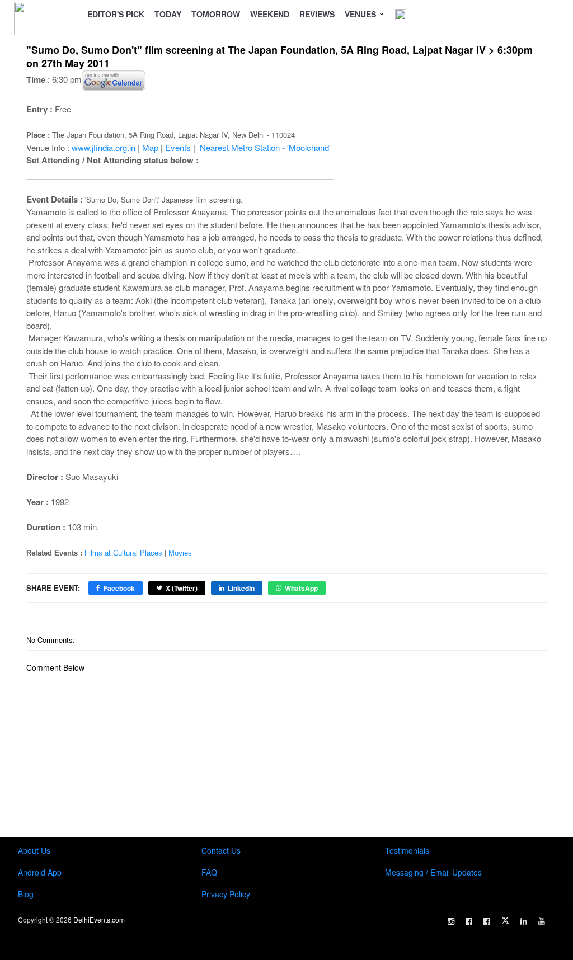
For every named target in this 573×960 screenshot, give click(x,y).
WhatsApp (301, 588)
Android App (40, 872)
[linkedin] (523, 921)
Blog (26, 894)
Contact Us (221, 850)
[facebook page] (469, 921)
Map (150, 147)
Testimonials (407, 850)
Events (178, 147)
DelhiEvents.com (99, 919)
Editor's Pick (115, 14)
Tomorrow (215, 14)
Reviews (317, 14)
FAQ (209, 872)
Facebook (119, 588)
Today (167, 14)
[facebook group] (486, 921)
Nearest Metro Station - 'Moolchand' (265, 147)
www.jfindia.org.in (103, 147)
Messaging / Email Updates (433, 872)
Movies (180, 553)
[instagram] (451, 921)
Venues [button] (361, 14)
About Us (34, 850)
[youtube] (541, 921)
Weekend (269, 14)
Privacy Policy (225, 894)
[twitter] (505, 920)
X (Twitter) (182, 588)
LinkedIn (241, 588)
